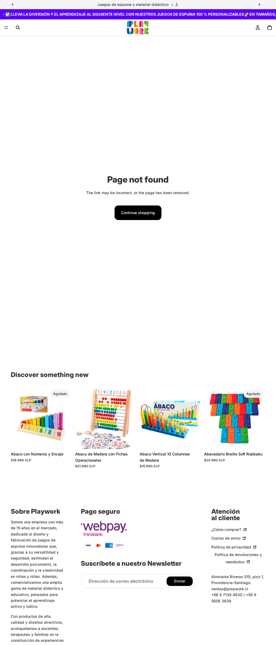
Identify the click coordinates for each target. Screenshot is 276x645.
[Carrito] (269, 27)
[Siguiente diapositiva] (66, 418)
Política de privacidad (231, 546)
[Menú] (6, 28)
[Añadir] (128, 441)
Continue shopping (138, 212)
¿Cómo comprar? (226, 529)
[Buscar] (18, 27)
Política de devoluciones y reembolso (238, 558)
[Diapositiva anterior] (17, 418)
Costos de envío (226, 538)
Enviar (179, 581)
